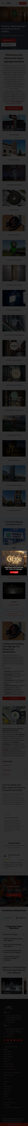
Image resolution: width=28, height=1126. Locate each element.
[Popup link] (14, 563)
